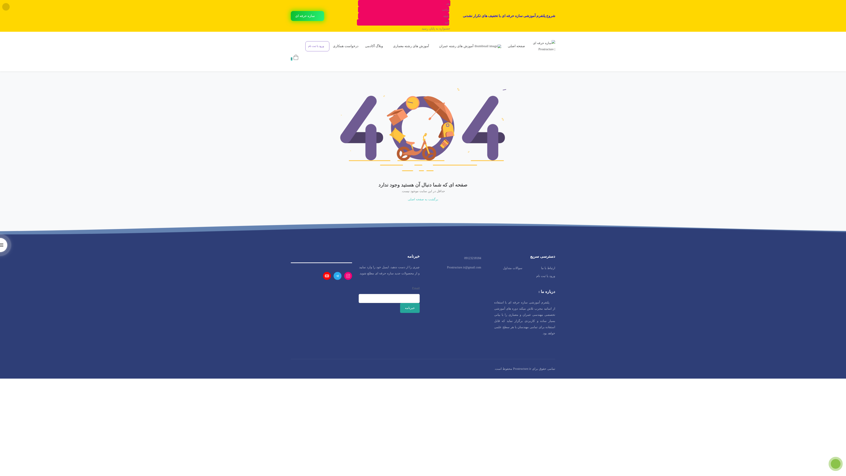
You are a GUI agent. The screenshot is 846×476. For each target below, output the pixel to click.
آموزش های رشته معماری (410, 46)
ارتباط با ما (548, 268)
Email (416, 288)
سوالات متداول (512, 268)
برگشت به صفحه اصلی (423, 199)
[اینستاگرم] (348, 276)
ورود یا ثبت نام (545, 276)
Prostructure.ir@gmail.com (464, 267)
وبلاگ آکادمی (374, 46)
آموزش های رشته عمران (455, 46)
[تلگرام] (337, 276)
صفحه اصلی (516, 46)
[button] (307, 16)
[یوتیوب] (327, 276)
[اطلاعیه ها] (297, 46)
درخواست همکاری (345, 46)
